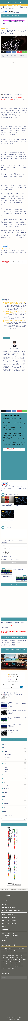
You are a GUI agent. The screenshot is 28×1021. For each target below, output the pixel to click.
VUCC (21, 961)
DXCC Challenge (6, 957)
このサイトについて (8, 933)
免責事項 (19, 1017)
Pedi (21, 959)
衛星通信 (8, 968)
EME (14, 778)
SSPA (14, 796)
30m (3, 950)
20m (23, 948)
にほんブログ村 (18, 12)
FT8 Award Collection (9, 920)
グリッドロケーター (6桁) (8, 684)
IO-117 (4, 959)
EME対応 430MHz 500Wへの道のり (13, 910)
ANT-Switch (15, 754)
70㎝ (12, 950)
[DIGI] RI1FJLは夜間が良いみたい (17, 717)
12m (11, 948)
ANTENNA (14, 953)
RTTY (12, 961)
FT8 (15, 767)
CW (25, 953)
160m (14, 744)
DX (14, 775)
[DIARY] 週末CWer (13, 730)
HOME (5, 904)
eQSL (15, 785)
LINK (4, 940)
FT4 (15, 766)
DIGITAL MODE (11, 955)
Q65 (15, 771)
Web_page (14, 803)
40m (7, 950)
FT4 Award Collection (9, 923)
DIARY (3, 28)
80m (16, 950)
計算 (22, 687)
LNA (8, 959)
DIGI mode (4, 955)
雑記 (14, 811)
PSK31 (15, 769)
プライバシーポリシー (10, 937)
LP (16, 959)
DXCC (22, 955)
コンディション (5, 331)
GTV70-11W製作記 (8, 914)
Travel (14, 800)
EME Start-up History (9, 907)
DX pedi (12, 957)
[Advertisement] (14, 77)
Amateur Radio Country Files (9, 629)
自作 (3, 968)
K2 (15, 759)
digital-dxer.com (14, 2)
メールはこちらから (6, 815)
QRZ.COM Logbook (9, 929)
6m (14, 748)
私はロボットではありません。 (11, 559)
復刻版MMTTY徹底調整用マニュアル (11, 645)
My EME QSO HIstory (9, 917)
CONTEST (15, 757)
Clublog (5, 926)
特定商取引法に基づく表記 (11, 935)
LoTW (13, 959)
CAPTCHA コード (6, 556)
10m (7, 948)
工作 (14, 807)
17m (19, 948)
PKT (25, 959)
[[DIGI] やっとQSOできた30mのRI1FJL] (4, 726)
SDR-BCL (14, 792)
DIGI (14, 763)
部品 (13, 968)
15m (15, 948)
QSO (8, 961)
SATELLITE (14, 788)
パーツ (12, 966)
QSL (14, 782)
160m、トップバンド (6, 953)
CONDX (15, 756)
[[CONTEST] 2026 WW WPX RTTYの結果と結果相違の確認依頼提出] (4, 696)
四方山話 (16, 966)
